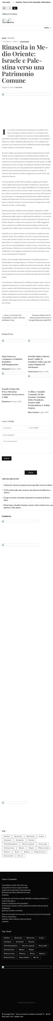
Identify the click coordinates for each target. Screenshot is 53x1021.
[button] (4, 8)
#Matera (21, 848)
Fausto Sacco (33, 372)
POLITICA (11, 38)
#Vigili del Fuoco (39, 852)
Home (4, 38)
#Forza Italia (43, 844)
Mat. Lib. (20, 856)
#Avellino (7, 836)
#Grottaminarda (9, 848)
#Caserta (31, 840)
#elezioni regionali (28, 844)
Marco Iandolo (33, 412)
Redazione (6, 369)
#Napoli (31, 848)
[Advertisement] (26, 611)
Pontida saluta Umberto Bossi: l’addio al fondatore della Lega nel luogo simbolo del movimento (39, 361)
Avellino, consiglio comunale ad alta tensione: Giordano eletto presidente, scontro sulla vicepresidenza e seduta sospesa (39, 399)
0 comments (24, 41)
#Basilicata (18, 836)
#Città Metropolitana (11, 844)
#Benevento (30, 836)
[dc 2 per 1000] (27, 666)
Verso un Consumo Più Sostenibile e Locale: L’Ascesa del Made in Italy (13, 317)
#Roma (17, 852)
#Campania (7, 840)
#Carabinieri (20, 840)
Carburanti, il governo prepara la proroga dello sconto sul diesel (28, 485)
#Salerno (27, 852)
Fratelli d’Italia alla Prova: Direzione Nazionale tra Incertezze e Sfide (13, 393)
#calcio (41, 836)
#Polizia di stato (43, 848)
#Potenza (7, 852)
